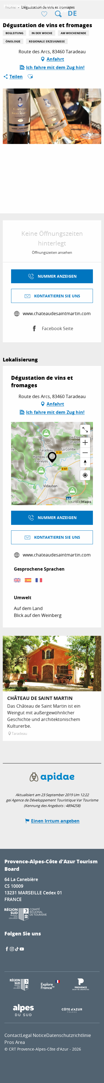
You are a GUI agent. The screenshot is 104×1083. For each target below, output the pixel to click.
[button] (58, 13)
